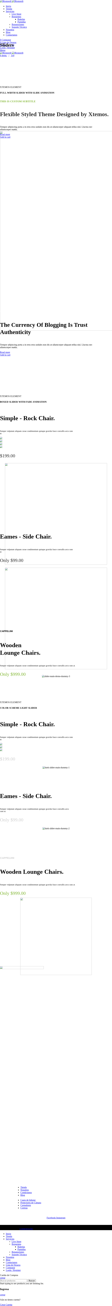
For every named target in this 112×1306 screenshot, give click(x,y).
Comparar (10, 1267)
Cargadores (25, 1205)
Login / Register (13, 1270)
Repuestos (16, 16)
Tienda (23, 1187)
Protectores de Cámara (30, 1202)
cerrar (2, 1278)
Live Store (16, 14)
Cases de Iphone (28, 1200)
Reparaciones (18, 24)
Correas (24, 1208)
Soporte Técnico (19, 27)
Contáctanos (26, 1192)
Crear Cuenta (6, 1304)
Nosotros (24, 1190)
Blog (22, 1195)
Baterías (21, 19)
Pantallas (22, 22)
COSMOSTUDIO (26, 1229)
